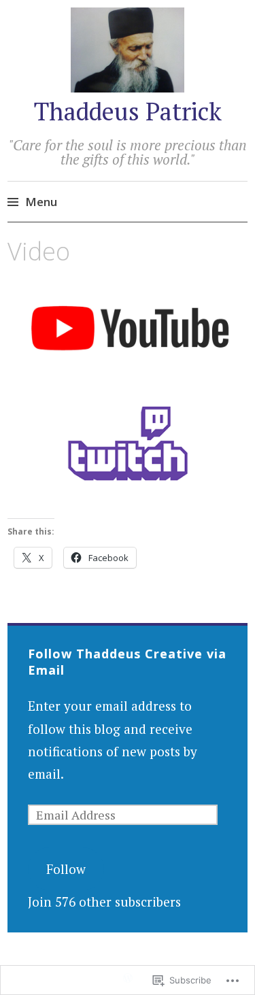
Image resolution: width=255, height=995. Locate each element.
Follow (66, 868)
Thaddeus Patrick (128, 111)
